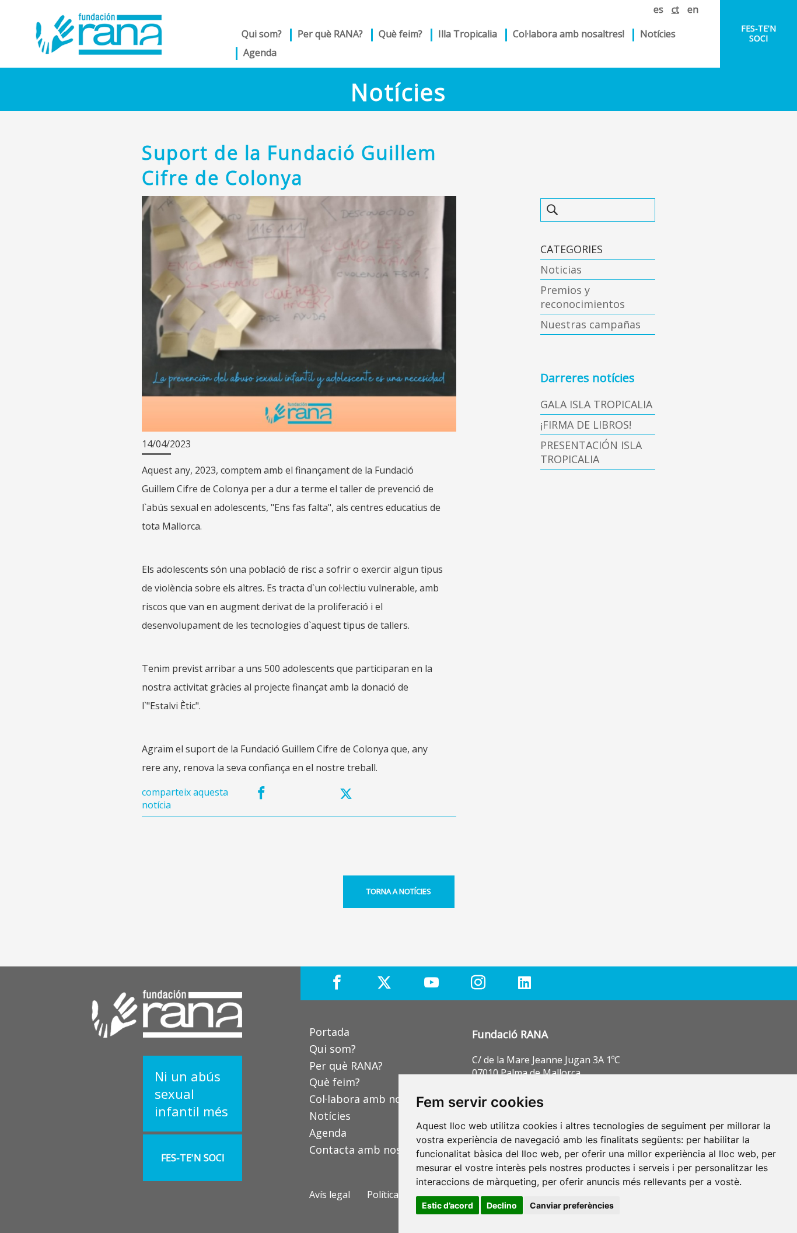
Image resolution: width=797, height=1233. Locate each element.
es (658, 9)
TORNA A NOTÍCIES (398, 891)
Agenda (260, 52)
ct (675, 9)
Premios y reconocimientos (582, 297)
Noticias (561, 269)
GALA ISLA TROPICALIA (596, 404)
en (692, 9)
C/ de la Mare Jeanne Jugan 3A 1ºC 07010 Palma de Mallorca (546, 1066)
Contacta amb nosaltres (370, 1150)
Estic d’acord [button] (447, 1205)
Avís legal (329, 1194)
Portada (329, 1032)
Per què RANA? (330, 33)
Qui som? (332, 1049)
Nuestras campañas (590, 324)
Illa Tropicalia (467, 33)
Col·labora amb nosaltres (372, 1099)
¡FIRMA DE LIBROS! (585, 425)
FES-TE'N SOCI (758, 33)
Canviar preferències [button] (572, 1205)
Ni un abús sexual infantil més (191, 1093)
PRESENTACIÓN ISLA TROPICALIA (591, 452)
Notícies (658, 33)
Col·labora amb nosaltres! (568, 33)
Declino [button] (502, 1205)
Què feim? (334, 1082)
